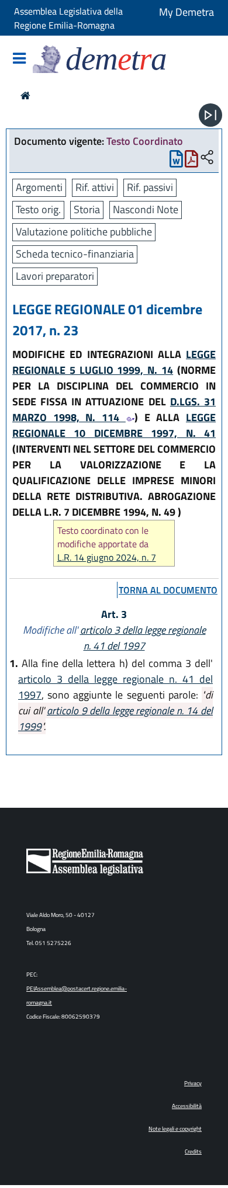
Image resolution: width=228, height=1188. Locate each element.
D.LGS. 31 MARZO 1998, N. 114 (114, 409)
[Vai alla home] (25, 95)
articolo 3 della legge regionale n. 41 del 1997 (143, 638)
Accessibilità (187, 1106)
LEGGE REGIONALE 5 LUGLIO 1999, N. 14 (114, 362)
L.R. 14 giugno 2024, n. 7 (106, 557)
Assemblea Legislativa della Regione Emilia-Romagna (68, 18)
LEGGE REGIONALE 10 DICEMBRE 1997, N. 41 (114, 425)
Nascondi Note (145, 209)
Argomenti (39, 187)
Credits (193, 1151)
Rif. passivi (150, 187)
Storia (87, 209)
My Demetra (186, 12)
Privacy (193, 1083)
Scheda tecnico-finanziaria (75, 254)
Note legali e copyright (175, 1128)
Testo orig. (38, 209)
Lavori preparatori (55, 276)
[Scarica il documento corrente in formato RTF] (176, 161)
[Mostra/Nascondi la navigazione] (19, 59)
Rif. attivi (94, 187)
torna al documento (168, 590)
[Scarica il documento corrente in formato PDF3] (191, 161)
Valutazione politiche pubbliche (84, 231)
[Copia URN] (207, 158)
